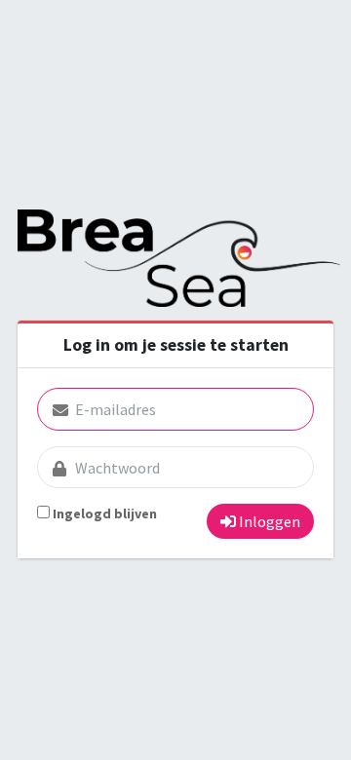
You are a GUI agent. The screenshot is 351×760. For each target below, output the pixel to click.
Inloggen (268, 521)
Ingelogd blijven (105, 513)
